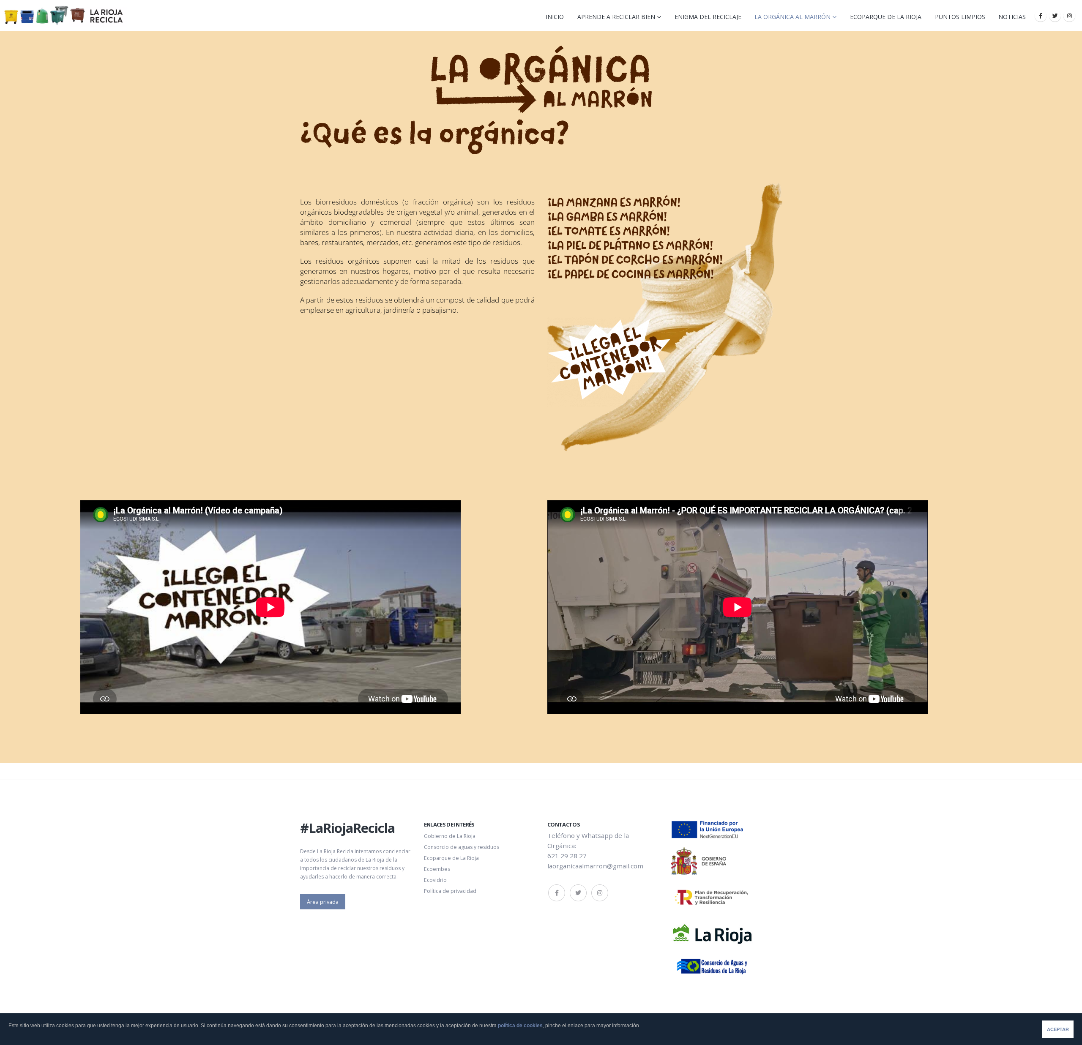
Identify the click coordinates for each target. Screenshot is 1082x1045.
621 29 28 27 (567, 855)
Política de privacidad (450, 891)
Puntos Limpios (960, 17)
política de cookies (520, 1026)
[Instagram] (1069, 16)
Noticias (1012, 17)
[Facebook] (1040, 16)
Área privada (323, 902)
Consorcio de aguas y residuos (461, 847)
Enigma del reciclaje (708, 17)
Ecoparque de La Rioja (885, 17)
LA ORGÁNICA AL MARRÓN (792, 17)
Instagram (599, 892)
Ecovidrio (435, 880)
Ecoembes (437, 869)
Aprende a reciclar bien (616, 17)
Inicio (555, 17)
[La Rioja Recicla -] (63, 15)
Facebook (556, 892)
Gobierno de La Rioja (449, 836)
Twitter (578, 892)
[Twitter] (1055, 16)
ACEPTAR (1058, 1029)
